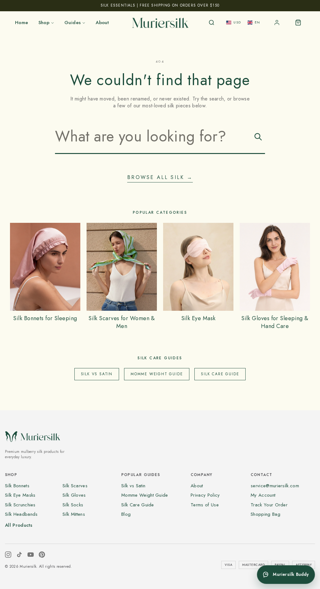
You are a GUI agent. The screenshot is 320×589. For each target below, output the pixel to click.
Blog (126, 514)
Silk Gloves (74, 495)
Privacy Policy (205, 495)
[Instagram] (8, 554)
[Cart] (298, 22)
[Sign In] (277, 22)
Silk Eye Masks (20, 495)
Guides (72, 22)
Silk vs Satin (96, 374)
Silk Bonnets (17, 485)
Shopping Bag (265, 514)
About (102, 22)
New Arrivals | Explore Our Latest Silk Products (160, 5)
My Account (263, 495)
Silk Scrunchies (20, 504)
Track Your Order (269, 504)
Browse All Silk (159, 177)
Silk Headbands (21, 514)
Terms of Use (205, 504)
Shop (44, 22)
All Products (18, 525)
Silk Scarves (75, 485)
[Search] (211, 22)
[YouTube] (31, 554)
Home (21, 22)
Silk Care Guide (220, 374)
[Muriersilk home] (160, 22)
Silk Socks (72, 504)
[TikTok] (19, 554)
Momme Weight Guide (157, 374)
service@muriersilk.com (275, 485)
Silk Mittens (73, 514)
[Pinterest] (42, 554)
